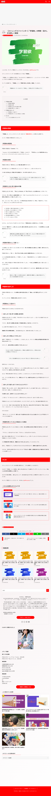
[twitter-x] (24, 622)
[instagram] (26, 622)
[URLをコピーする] (45, 534)
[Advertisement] (25, 14)
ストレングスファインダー (8, 35)
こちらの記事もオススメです (14, 117)
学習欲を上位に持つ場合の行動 (14, 106)
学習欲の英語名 (11, 103)
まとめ (7, 115)
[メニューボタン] (49, 1)
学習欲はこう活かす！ (13, 112)
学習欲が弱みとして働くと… (14, 108)
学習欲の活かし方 (10, 110)
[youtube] (29, 622)
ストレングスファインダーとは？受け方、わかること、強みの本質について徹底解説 (30, 494)
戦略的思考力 (29, 134)
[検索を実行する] (47, 590)
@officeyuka (33, 70)
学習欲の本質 (11, 105)
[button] (6, 534)
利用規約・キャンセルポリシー (30, 788)
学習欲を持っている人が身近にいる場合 (16, 113)
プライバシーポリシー (18, 788)
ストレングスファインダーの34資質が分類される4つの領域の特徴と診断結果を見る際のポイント (30, 516)
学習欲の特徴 (9, 101)
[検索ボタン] (46, 1)
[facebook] (22, 622)
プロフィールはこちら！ (25, 617)
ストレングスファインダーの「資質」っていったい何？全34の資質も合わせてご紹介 (30, 505)
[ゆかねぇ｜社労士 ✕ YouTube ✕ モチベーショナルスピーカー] (3, 1)
